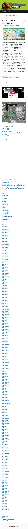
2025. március (5, 229)
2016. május (4, 318)
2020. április (5, 267)
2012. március (5, 394)
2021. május (4, 252)
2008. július (4, 461)
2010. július (4, 424)
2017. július (4, 299)
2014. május (4, 355)
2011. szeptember (6, 403)
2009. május (4, 446)
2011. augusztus (5, 405)
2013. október (5, 365)
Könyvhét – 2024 (5, 135)
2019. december (5, 273)
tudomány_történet (6, 218)
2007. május (4, 482)
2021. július (4, 250)
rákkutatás (4, 215)
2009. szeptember (6, 439)
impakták (4, 206)
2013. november (5, 364)
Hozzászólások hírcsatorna (8, 519)
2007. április (5, 483)
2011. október (5, 402)
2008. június (5, 462)
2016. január (5, 324)
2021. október (5, 247)
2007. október (5, 474)
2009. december (5, 435)
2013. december (5, 362)
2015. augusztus (5, 332)
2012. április (5, 392)
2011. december (5, 399)
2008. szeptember (6, 458)
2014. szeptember (6, 349)
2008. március (5, 467)
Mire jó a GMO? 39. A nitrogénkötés (9, 22)
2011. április (5, 411)
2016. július (4, 315)
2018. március (5, 291)
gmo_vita (4, 203)
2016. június (5, 317)
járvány (3, 207)
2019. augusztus (5, 277)
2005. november (5, 509)
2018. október (5, 285)
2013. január (5, 379)
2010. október (5, 420)
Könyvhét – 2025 (5, 129)
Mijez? (9, 11)
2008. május (4, 464)
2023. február (5, 235)
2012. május (4, 391)
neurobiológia (5, 213)
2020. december (5, 258)
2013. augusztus (5, 368)
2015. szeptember (6, 330)
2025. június (5, 228)
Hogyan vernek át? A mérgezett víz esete (16, 184)
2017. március (5, 303)
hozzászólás (16, 77)
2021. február (5, 256)
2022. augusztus (5, 238)
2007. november (5, 473)
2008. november (5, 455)
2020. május (4, 265)
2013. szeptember (6, 367)
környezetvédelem (6, 209)
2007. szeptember (6, 476)
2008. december (5, 453)
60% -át (21, 73)
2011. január (5, 415)
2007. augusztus (5, 477)
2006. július (4, 497)
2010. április (5, 429)
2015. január (5, 343)
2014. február (5, 359)
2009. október (5, 438)
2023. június (5, 234)
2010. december (5, 417)
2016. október (5, 311)
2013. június (5, 371)
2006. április (5, 501)
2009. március (5, 449)
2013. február (5, 377)
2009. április (5, 447)
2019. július (4, 279)
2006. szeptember (6, 494)
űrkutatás (4, 221)
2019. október (5, 274)
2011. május (4, 409)
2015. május (4, 337)
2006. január (5, 506)
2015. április (5, 338)
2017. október (5, 294)
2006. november (5, 491)
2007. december (5, 471)
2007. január (5, 488)
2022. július (4, 240)
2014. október (5, 347)
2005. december (5, 508)
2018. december (5, 283)
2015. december (5, 326)
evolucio (4, 201)
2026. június (5, 226)
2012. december (5, 380)
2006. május (4, 500)
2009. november (5, 436)
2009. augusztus (5, 441)
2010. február (5, 432)
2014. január (5, 361)
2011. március (5, 412)
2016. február (5, 323)
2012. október (5, 383)
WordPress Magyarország (8, 520)
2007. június (5, 480)
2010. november (5, 418)
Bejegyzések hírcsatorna (7, 517)
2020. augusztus (5, 261)
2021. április (5, 253)
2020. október (5, 259)
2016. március (5, 321)
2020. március (5, 268)
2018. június (5, 288)
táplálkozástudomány (7, 216)
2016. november (5, 309)
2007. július (4, 479)
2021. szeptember (6, 249)
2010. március (5, 430)
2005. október (5, 511)
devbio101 (4, 198)
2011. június (5, 408)
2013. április (5, 374)
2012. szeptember (6, 385)
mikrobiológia (5, 210)
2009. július (4, 442)
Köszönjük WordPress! (14, 526)
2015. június (5, 335)
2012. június (5, 389)
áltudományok (5, 195)
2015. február (5, 341)
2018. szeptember (6, 287)
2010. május (4, 427)
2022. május (4, 241)
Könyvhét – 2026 (5, 128)
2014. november (5, 346)
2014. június (5, 353)
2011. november (5, 400)
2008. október (5, 456)
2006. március (5, 503)
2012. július (4, 388)
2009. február (5, 450)
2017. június (5, 300)
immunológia (5, 204)
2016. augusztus (5, 314)
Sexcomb (17, 25)
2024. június (5, 232)
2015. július (4, 333)
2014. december (5, 344)
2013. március (5, 376)
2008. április (5, 465)
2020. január (5, 271)
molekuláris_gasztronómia (8, 212)
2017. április (5, 302)
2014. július (4, 352)
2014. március (5, 358)
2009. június (5, 444)
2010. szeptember (6, 421)
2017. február (5, 305)
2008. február (5, 468)
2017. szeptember (6, 296)
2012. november (5, 382)
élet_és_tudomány (6, 200)
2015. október (5, 329)
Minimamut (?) (7, 131)
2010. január (5, 433)
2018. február (5, 293)
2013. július (4, 370)
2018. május (4, 290)
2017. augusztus (5, 297)
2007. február (5, 486)
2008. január (5, 470)
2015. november (5, 327)
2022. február (5, 243)
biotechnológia (5, 196)
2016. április (5, 320)
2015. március (5, 340)
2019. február (5, 282)
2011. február (5, 414)
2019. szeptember (6, 276)
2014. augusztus (5, 350)
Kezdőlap (4, 11)
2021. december (5, 244)
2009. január (5, 452)
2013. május (4, 373)
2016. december (5, 308)
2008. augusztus (5, 459)
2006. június (5, 498)
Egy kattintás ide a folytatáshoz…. (10, 76)
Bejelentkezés (5, 516)
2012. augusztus (5, 386)
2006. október (5, 492)
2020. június (5, 264)
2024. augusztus (5, 231)
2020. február (5, 270)
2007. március (5, 485)
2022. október (5, 237)
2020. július (4, 262)
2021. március (5, 255)
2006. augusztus (5, 495)
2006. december (5, 489)
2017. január (5, 306)
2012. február (5, 396)
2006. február (5, 505)
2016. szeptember (6, 312)
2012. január (5, 397)
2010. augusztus (5, 423)
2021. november (5, 246)
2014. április (5, 356)
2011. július (4, 406)
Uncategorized (9, 77)
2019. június (5, 280)
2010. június (5, 426)
